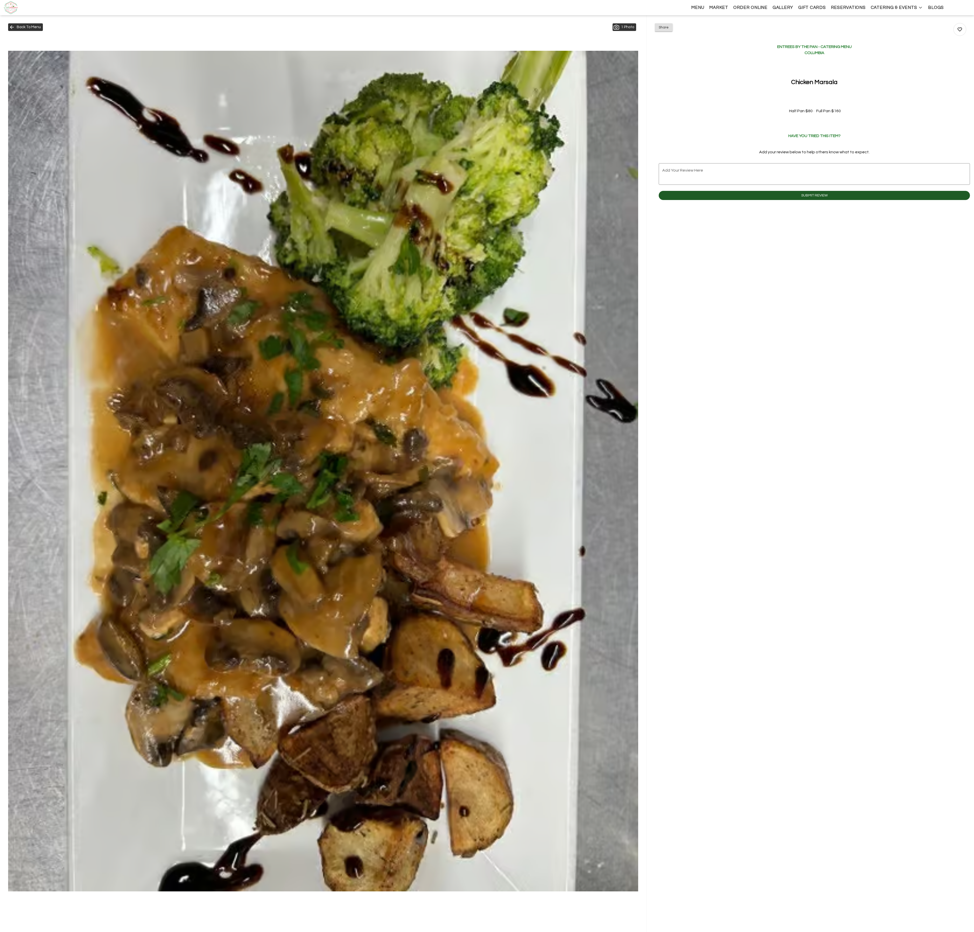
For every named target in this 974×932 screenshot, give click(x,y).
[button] (897, 8)
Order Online (750, 7)
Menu (697, 7)
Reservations (848, 7)
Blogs (936, 7)
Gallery (783, 7)
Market (718, 7)
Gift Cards (812, 7)
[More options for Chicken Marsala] (960, 29)
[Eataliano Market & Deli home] (27, 7)
